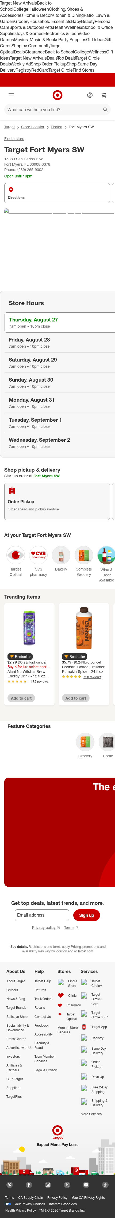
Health (59, 27)
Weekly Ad (21, 64)
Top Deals (66, 58)
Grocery (21, 21)
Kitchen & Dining (68, 15)
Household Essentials (50, 21)
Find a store (14, 138)
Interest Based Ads (63, 1204)
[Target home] (57, 95)
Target (9, 127)
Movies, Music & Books (36, 39)
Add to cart (21, 698)
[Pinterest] (9, 1185)
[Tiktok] (105, 1185)
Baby (76, 21)
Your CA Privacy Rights (88, 1198)
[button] (20, 656)
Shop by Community (30, 45)
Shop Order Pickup (49, 64)
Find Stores (83, 70)
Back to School (59, 52)
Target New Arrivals (18, 3)
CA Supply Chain (30, 1198)
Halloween (38, 9)
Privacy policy (44, 927)
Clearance (35, 52)
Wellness (74, 27)
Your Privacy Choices (29, 1204)
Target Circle (60, 70)
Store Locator (32, 127)
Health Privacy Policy (20, 1210)
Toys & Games (29, 33)
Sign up (86, 915)
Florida (56, 127)
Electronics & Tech (61, 33)
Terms (69, 927)
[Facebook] (29, 1185)
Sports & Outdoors (26, 27)
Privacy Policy (57, 1198)
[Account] (90, 95)
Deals (19, 52)
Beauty (88, 21)
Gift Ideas (95, 39)
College (20, 9)
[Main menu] (11, 95)
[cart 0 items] (104, 95)
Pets (48, 27)
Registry (23, 70)
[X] (67, 1185)
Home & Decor (38, 15)
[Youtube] (86, 1185)
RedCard (39, 70)
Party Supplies (72, 39)
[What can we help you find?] (57, 109)
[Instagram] (48, 1185)
